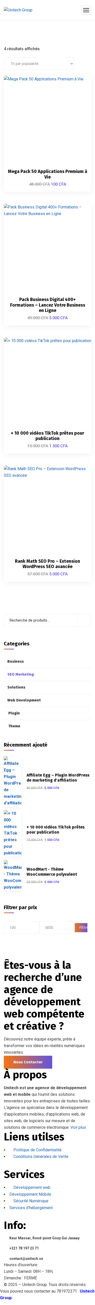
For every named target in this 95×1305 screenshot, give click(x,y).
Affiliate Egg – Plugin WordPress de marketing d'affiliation (58, 778)
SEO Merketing (20, 674)
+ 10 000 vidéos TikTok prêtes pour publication (47, 436)
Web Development (24, 700)
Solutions (16, 687)
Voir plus (78, 1127)
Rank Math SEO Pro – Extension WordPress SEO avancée (47, 564)
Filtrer (83, 927)
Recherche (84, 620)
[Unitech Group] (18, 10)
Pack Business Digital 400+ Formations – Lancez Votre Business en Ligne (47, 305)
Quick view (79, 109)
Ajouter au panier (79, 86)
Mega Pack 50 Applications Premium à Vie (47, 174)
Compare (79, 97)
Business (15, 661)
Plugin (14, 713)
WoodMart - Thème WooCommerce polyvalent (52, 872)
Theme (14, 726)
